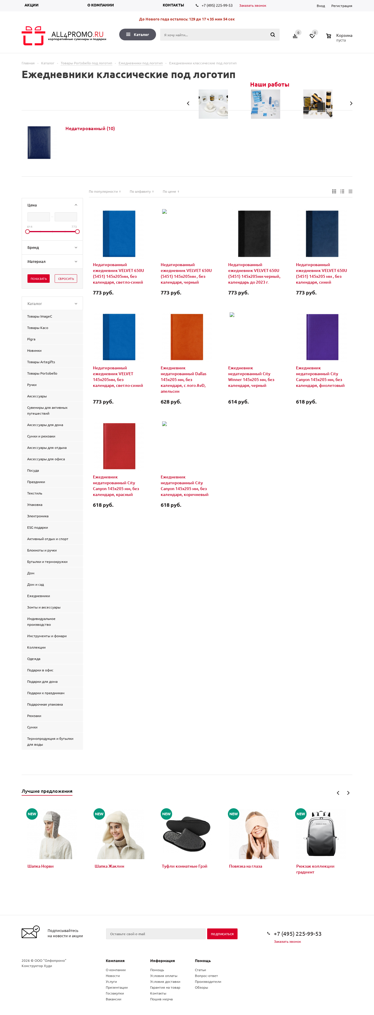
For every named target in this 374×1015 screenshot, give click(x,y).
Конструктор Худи (37, 965)
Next (348, 793)
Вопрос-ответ (206, 975)
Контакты (173, 4)
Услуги (111, 981)
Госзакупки (115, 993)
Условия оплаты (163, 975)
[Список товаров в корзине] (340, 39)
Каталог (141, 34)
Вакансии (113, 999)
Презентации (117, 987)
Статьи (200, 969)
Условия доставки (165, 981)
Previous (338, 793)
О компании (100, 4)
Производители (208, 981)
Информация (162, 960)
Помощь (203, 960)
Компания (115, 960)
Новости (113, 975)
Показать (39, 278)
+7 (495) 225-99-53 (217, 5)
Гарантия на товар (165, 987)
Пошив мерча (161, 999)
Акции (32, 4)
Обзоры (201, 987)
